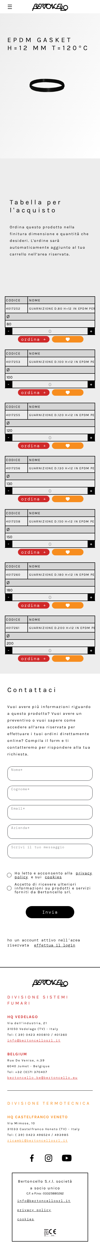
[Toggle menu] (10, 7)
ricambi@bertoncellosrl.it (37, 1141)
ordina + (33, 339)
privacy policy (34, 1210)
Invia (50, 912)
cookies (53, 877)
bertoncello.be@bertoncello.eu (42, 1078)
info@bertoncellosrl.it (34, 1040)
